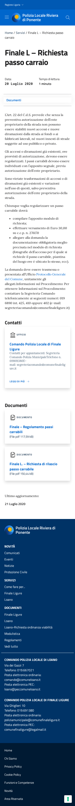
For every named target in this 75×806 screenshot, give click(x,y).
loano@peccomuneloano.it (22, 689)
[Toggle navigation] (6, 17)
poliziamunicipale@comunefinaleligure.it (32, 720)
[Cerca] (67, 17)
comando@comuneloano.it (22, 679)
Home (9, 32)
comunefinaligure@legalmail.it (25, 729)
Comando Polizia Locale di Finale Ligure (36, 700)
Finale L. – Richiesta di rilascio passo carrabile (33, 466)
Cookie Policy (12, 774)
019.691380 (25, 710)
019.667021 (25, 670)
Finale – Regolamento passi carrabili (31, 429)
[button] (14, 4)
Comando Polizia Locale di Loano (30, 659)
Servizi (20, 32)
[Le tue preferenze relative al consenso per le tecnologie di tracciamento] (68, 799)
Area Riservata (13, 798)
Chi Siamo (10, 758)
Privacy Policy (13, 766)
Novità (8, 790)
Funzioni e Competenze (19, 782)
